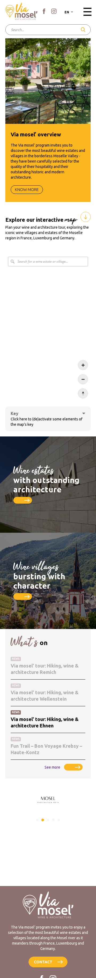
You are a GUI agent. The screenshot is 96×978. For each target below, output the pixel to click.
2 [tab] (42, 820)
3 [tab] (48, 820)
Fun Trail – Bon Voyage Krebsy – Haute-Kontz (46, 749)
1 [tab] (37, 820)
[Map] (48, 327)
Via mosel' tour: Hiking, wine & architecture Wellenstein (45, 695)
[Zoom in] (83, 365)
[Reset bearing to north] (83, 393)
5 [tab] (58, 820)
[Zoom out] (83, 379)
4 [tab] (53, 820)
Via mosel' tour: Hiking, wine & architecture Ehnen (45, 722)
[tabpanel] (48, 800)
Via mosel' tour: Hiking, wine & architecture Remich (45, 669)
